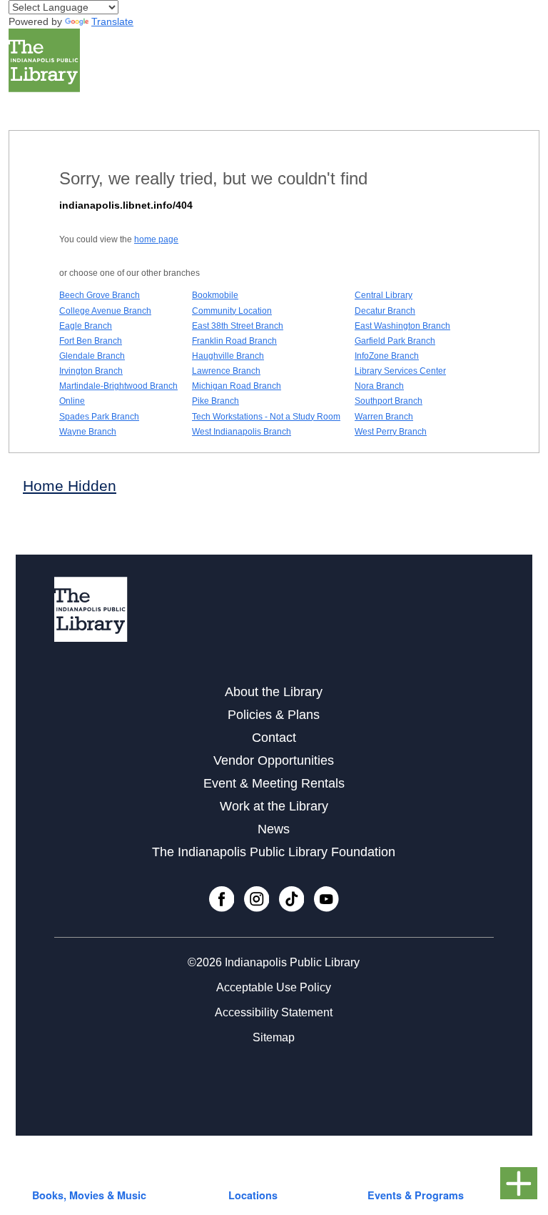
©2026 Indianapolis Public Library (274, 962)
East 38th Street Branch (237, 326)
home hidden (69, 485)
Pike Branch (215, 401)
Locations (253, 1195)
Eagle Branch (85, 326)
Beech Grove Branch (99, 295)
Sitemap (274, 1037)
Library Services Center (400, 371)
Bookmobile (215, 295)
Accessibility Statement (274, 1012)
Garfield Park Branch (395, 341)
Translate (112, 21)
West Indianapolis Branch (241, 432)
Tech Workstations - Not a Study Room (266, 417)
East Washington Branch (402, 326)
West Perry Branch (391, 432)
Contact (274, 737)
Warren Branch (384, 417)
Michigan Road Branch (236, 386)
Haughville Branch (228, 356)
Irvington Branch (91, 371)
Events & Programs (415, 1195)
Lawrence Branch (226, 371)
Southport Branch (388, 401)
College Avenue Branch (105, 311)
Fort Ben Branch (90, 341)
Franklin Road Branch (234, 341)
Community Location (232, 311)
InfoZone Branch (387, 356)
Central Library (383, 295)
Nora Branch (379, 386)
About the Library (274, 692)
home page (156, 239)
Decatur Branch (385, 311)
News (274, 829)
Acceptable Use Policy (273, 987)
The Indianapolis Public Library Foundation (273, 852)
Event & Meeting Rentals (274, 783)
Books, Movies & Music (89, 1195)
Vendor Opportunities (273, 760)
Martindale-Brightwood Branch (118, 386)
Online (72, 401)
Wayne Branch (87, 432)
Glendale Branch (92, 356)
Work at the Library (274, 806)
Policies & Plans (274, 715)
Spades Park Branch (99, 417)
